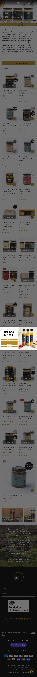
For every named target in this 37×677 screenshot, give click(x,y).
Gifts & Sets (9, 344)
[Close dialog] (36, 327)
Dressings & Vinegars (9, 341)
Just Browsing (9, 346)
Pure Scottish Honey (9, 339)
